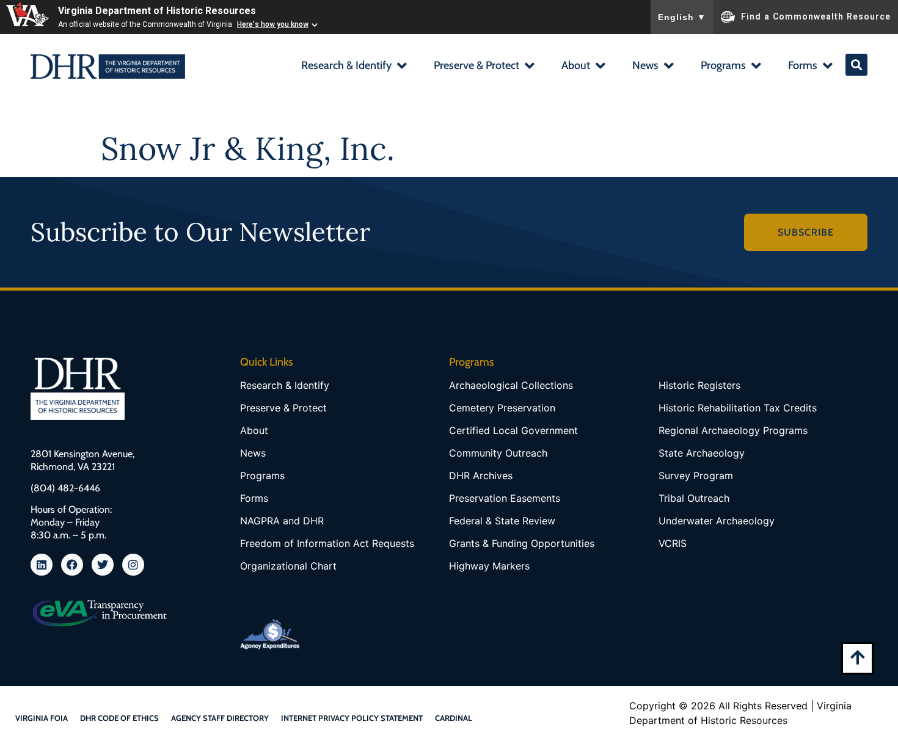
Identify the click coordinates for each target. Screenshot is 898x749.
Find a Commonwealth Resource (816, 16)
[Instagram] (133, 565)
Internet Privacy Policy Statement (352, 718)
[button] (353, 66)
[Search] (856, 65)
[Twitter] (103, 565)
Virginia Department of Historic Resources (157, 10)
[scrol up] (857, 657)
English (682, 17)
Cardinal (453, 718)
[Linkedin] (42, 565)
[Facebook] (72, 565)
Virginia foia (41, 718)
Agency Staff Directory (220, 718)
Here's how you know (272, 24)
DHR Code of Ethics (119, 718)
